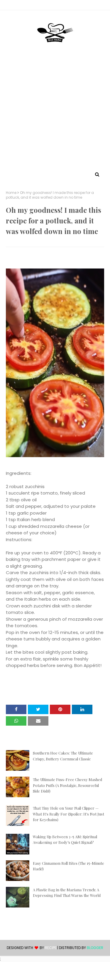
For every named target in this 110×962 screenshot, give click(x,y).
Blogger (95, 947)
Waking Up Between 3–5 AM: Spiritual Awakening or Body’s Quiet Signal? (65, 839)
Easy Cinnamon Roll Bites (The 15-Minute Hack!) (68, 866)
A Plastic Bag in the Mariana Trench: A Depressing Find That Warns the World (67, 892)
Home (11, 192)
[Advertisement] (55, 112)
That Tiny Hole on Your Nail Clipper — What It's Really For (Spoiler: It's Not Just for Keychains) (68, 813)
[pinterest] (55, 6)
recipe (50, 947)
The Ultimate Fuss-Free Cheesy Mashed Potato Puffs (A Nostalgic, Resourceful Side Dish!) (67, 785)
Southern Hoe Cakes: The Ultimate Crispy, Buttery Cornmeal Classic (63, 755)
